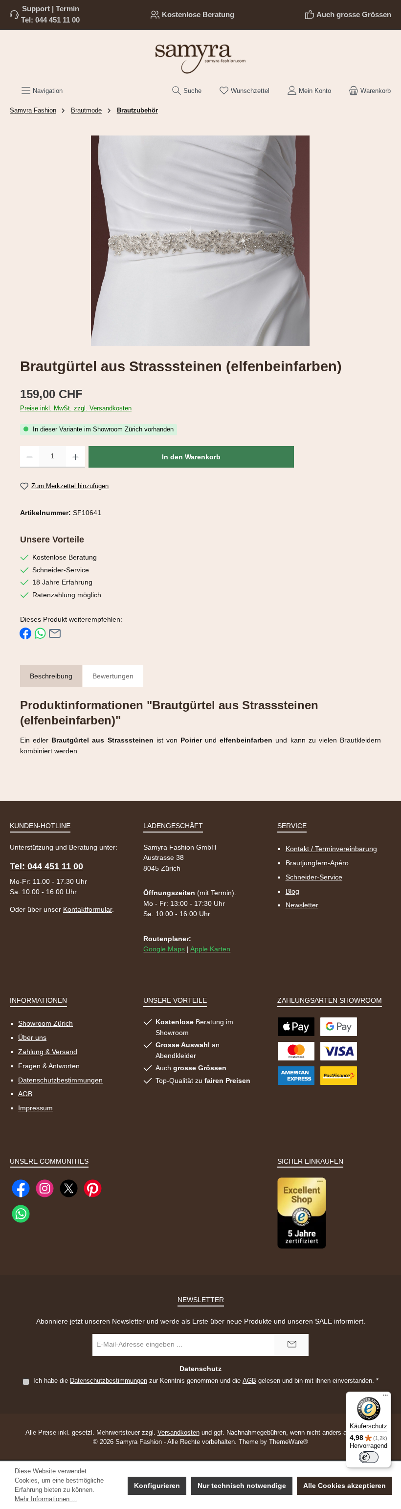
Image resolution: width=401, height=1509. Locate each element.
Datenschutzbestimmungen (60, 1080)
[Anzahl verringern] (29, 457)
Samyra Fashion (33, 110)
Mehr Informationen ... (46, 1499)
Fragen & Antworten (49, 1066)
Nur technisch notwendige (242, 1485)
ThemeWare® (288, 1442)
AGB (25, 1094)
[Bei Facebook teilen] (25, 633)
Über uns (32, 1037)
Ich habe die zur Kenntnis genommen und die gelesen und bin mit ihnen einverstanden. (206, 1380)
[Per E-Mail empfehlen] (54, 633)
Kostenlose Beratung (198, 14)
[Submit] (291, 1345)
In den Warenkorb (191, 457)
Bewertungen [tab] (113, 676)
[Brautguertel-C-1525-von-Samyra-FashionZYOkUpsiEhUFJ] (200, 240)
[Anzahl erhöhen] (75, 457)
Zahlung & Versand (47, 1052)
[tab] (51, 677)
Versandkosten (178, 1432)
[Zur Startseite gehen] (200, 58)
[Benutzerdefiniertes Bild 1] (301, 1212)
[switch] (369, 1457)
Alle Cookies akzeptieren (344, 1485)
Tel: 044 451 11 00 (50, 20)
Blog (292, 891)
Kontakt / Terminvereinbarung (331, 849)
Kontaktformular (87, 909)
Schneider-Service (314, 877)
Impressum (35, 1108)
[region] (200, 240)
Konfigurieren (157, 1485)
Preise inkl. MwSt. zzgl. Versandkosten (76, 408)
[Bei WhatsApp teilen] (40, 633)
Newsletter (302, 905)
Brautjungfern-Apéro (317, 863)
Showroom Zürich (45, 1023)
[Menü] (385, 1397)
